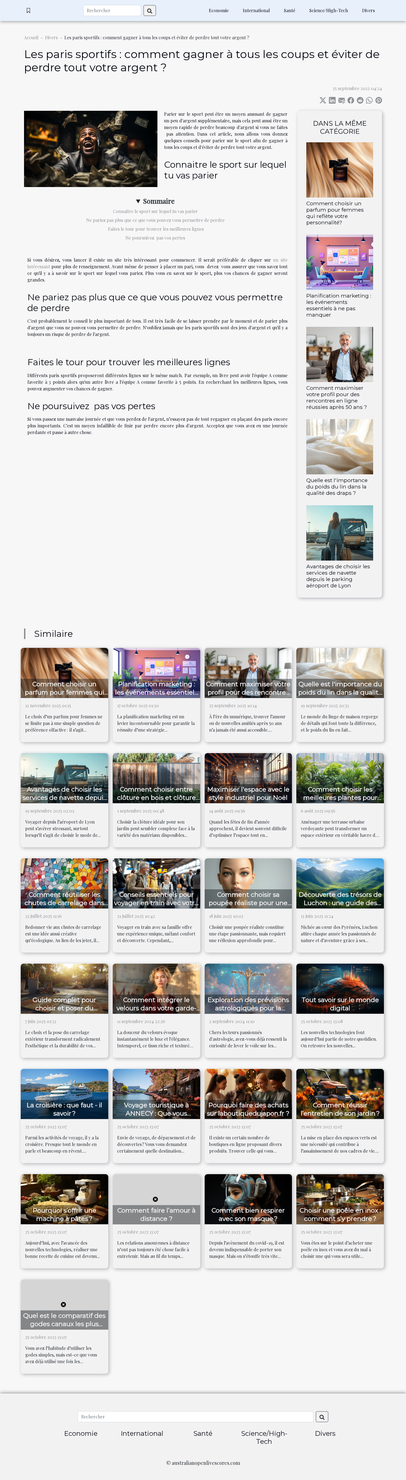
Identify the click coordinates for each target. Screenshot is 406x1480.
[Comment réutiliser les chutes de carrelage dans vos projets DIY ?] (64, 883)
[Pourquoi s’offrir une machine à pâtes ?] (64, 1199)
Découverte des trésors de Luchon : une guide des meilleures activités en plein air (340, 907)
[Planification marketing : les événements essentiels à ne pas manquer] (339, 261)
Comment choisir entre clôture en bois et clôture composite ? (156, 797)
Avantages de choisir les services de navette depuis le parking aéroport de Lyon (338, 576)
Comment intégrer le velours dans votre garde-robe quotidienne (156, 1008)
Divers (368, 10)
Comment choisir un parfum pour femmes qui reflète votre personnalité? (335, 213)
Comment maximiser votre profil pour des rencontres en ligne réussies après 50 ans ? (336, 397)
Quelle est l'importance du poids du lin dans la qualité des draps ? (337, 486)
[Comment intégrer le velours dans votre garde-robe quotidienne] (156, 988)
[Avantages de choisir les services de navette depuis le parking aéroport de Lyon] (339, 532)
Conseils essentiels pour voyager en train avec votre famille (156, 903)
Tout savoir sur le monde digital (340, 1004)
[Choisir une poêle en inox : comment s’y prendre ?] (340, 1199)
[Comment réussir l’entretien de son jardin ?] (340, 1093)
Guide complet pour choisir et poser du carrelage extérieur (64, 1008)
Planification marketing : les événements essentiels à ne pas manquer (338, 305)
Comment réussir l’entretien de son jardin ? (340, 1109)
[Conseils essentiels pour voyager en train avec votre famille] (156, 883)
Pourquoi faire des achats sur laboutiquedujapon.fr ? (248, 1109)
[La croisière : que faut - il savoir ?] (64, 1093)
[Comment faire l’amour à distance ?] (156, 1199)
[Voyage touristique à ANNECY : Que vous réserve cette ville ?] (156, 1093)
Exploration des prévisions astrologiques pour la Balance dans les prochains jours (248, 1012)
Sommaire (159, 200)
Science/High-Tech (328, 10)
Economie (219, 10)
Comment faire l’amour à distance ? (156, 1214)
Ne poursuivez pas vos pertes (155, 238)
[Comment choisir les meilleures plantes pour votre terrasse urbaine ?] (340, 777)
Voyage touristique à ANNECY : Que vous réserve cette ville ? (156, 1113)
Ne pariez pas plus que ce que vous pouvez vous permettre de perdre (155, 220)
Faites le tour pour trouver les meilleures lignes (155, 229)
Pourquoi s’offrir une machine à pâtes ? (64, 1214)
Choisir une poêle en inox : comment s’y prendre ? (340, 1214)
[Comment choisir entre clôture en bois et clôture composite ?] (156, 777)
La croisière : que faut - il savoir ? (64, 1109)
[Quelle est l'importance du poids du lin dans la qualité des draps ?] (339, 446)
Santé (289, 10)
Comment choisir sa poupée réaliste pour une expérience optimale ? (248, 903)
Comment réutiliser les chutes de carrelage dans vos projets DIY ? (64, 903)
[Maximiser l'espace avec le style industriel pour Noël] (248, 777)
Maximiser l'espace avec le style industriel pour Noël (248, 793)
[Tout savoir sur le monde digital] (340, 988)
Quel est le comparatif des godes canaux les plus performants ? (64, 1324)
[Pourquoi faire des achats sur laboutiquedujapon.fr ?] (248, 1093)
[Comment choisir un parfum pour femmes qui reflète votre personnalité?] (339, 169)
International (256, 10)
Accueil (31, 37)
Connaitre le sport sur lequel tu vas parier (155, 211)
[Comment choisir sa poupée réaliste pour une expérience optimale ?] (248, 883)
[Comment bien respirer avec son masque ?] (248, 1199)
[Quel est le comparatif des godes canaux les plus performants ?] (64, 1304)
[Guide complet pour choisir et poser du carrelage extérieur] (64, 988)
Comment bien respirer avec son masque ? (248, 1214)
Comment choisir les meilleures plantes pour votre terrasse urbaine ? (340, 797)
